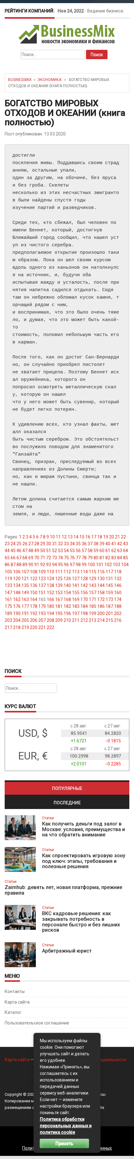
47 (24, 550)
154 (67, 592)
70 (36, 557)
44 (7, 550)
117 (109, 571)
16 (87, 536)
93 (48, 564)
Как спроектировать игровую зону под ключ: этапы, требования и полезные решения (83, 861)
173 (109, 599)
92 (42, 564)
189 (8, 613)
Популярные (67, 788)
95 (60, 564)
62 (113, 550)
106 (17, 571)
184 (84, 606)
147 (8, 592)
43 (125, 543)
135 (25, 585)
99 (84, 564)
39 (101, 543)
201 (109, 613)
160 (118, 592)
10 (52, 536)
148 (17, 592)
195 (59, 613)
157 (92, 592)
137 (42, 585)
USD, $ (33, 733)
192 (33, 613)
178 (33, 606)
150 (33, 592)
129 (92, 578)
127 (75, 578)
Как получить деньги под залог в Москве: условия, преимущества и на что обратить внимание (83, 829)
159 (109, 592)
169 (75, 599)
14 (76, 536)
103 (116, 564)
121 (25, 578)
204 (17, 620)
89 (24, 564)
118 (118, 571)
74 (60, 557)
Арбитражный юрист (67, 951)
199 (92, 613)
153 (59, 592)
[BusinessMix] (67, 33)
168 (67, 599)
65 (7, 557)
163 (25, 599)
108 (33, 571)
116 (101, 571)
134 (17, 585)
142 (84, 585)
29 (42, 543)
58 (90, 550)
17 (93, 536)
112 (67, 571)
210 (67, 620)
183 (75, 606)
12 (64, 536)
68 (24, 557)
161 (8, 599)
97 (72, 564)
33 (66, 543)
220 (33, 627)
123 (42, 578)
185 (92, 606)
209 (59, 620)
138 (50, 585)
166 (50, 599)
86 (7, 564)
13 (70, 536)
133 (8, 585)
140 (67, 585)
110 (50, 571)
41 (113, 543)
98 (78, 564)
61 (107, 550)
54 (66, 550)
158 (101, 592)
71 (42, 557)
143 (92, 585)
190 (17, 613)
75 (66, 557)
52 (54, 550)
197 (75, 613)
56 (78, 550)
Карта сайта (17, 1002)
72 (48, 557)
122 (33, 578)
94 (54, 564)
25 (19, 543)
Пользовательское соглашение (37, 1022)
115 (92, 571)
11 (58, 536)
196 (67, 613)
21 (117, 536)
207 (42, 620)
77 (78, 557)
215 (109, 620)
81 (101, 557)
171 (92, 599)
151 (42, 592)
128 (84, 578)
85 (125, 557)
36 (84, 543)
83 (113, 557)
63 (119, 550)
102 (108, 564)
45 (13, 550)
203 (8, 620)
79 (90, 557)
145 (109, 585)
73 (54, 557)
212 (84, 620)
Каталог (13, 1012)
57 (84, 550)
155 (75, 592)
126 (67, 578)
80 (95, 557)
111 (59, 571)
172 (101, 599)
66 (13, 557)
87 (13, 564)
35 (78, 543)
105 (8, 571)
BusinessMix (20, 80)
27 (30, 543)
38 (95, 543)
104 (125, 564)
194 (50, 613)
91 (36, 564)
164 (33, 599)
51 (48, 550)
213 (92, 620)
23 (7, 543)
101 (99, 564)
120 (17, 578)
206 (33, 620)
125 (59, 578)
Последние (67, 802)
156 (84, 592)
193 (42, 613)
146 (118, 585)
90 (30, 564)
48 (30, 550)
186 (101, 606)
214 (101, 620)
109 (42, 571)
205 (25, 620)
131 (109, 578)
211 (75, 620)
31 (54, 543)
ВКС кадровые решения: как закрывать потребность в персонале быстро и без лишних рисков (81, 922)
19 (105, 536)
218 (17, 627)
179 (42, 606)
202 (118, 613)
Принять (64, 1143)
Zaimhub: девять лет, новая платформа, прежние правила (63, 890)
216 (118, 620)
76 (72, 557)
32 (60, 543)
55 (72, 550)
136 (33, 585)
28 (36, 543)
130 (101, 578)
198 (84, 613)
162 (17, 599)
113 (75, 571)
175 (8, 606)
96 (66, 564)
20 (111, 536)
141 (75, 585)
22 (123, 536)
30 (48, 543)
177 (25, 606)
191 (25, 613)
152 (50, 592)
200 (101, 613)
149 (25, 592)
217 (8, 627)
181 (59, 606)
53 (60, 550)
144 (101, 585)
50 (42, 550)
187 (109, 606)
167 (59, 599)
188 (118, 606)
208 (50, 620)
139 (59, 585)
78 (84, 557)
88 (19, 564)
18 (99, 536)
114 (84, 571)
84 (119, 557)
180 (50, 606)
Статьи (48, 818)
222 (50, 627)
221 (42, 627)
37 (90, 543)
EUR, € (33, 756)
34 (72, 543)
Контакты (15, 991)
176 (17, 606)
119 (8, 578)
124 (50, 578)
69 (30, 557)
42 (119, 543)
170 (84, 599)
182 (67, 606)
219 (25, 627)
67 (19, 557)
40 (107, 543)
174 (118, 599)
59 (95, 550)
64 (125, 550)
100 (91, 564)
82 (107, 557)
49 (36, 550)
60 (101, 550)
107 (25, 571)
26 (24, 543)
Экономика (49, 80)
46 (19, 550)
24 (13, 543)
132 (118, 578)
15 (81, 536)
